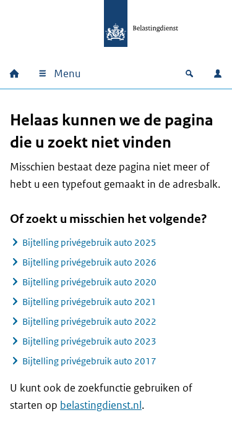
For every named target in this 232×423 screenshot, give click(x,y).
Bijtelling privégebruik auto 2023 (89, 341)
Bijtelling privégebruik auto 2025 (89, 242)
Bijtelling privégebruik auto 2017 (89, 361)
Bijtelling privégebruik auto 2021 (89, 302)
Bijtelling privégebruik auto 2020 (89, 282)
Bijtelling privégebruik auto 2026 (89, 262)
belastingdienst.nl (101, 405)
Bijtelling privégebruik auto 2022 (89, 321)
